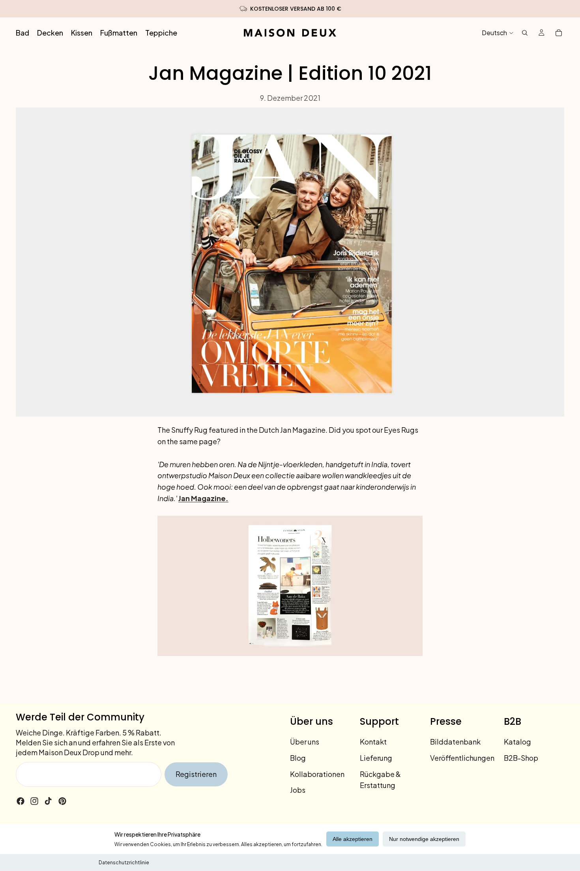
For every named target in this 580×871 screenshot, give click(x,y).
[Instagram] (34, 801)
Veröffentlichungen (462, 757)
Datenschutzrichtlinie (124, 862)
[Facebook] (20, 801)
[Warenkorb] (558, 32)
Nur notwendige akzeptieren (424, 839)
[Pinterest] (62, 801)
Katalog (517, 741)
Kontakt (373, 741)
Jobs (297, 789)
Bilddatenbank (455, 741)
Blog (298, 757)
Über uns (304, 741)
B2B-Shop (521, 757)
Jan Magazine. (203, 498)
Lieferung (376, 757)
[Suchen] (524, 32)
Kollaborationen (317, 773)
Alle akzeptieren (352, 839)
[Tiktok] (48, 801)
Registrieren (196, 774)
